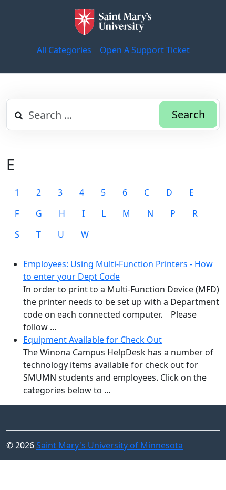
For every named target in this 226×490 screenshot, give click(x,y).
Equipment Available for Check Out (92, 339)
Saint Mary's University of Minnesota (109, 445)
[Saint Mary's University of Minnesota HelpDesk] (113, 21)
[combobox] (113, 114)
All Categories (64, 50)
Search (188, 114)
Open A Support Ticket (145, 50)
